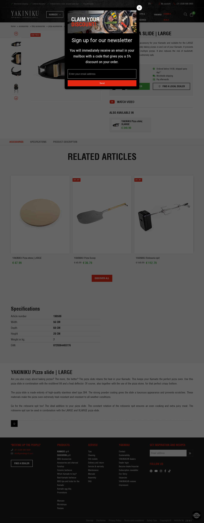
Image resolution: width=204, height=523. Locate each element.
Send (102, 83)
